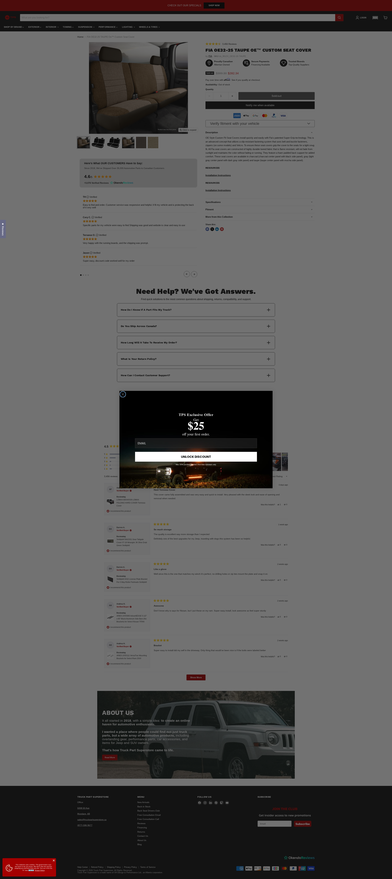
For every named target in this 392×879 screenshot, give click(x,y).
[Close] (53, 860)
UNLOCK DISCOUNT (196, 457)
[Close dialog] (123, 394)
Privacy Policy (40, 870)
